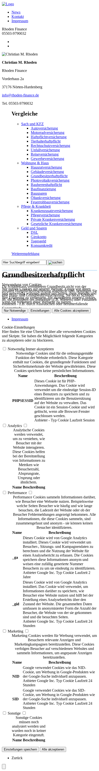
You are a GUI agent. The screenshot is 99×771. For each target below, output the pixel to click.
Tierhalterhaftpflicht (46, 141)
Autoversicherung (44, 128)
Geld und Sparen (34, 228)
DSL (34, 232)
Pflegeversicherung (45, 215)
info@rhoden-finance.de (20, 95)
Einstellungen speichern (20, 749)
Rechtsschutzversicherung (50, 146)
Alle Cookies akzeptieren (71, 310)
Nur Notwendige (15, 310)
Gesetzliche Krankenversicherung (56, 224)
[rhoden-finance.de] (8, 4)
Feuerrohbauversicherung (50, 202)
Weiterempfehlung (25, 254)
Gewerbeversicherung (47, 159)
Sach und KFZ (32, 124)
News (16, 12)
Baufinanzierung (43, 189)
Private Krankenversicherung (53, 219)
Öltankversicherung (46, 198)
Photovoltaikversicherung (50, 180)
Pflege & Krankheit (36, 206)
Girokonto (38, 237)
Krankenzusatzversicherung (52, 211)
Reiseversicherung (45, 154)
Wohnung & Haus (35, 163)
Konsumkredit (41, 245)
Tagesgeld (38, 241)
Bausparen (39, 193)
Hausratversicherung (46, 167)
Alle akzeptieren (53, 749)
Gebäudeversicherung (47, 172)
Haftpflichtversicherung (49, 137)
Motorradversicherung (47, 133)
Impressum (20, 21)
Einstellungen (40, 310)
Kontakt (18, 16)
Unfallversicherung (45, 150)
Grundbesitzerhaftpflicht (49, 176)
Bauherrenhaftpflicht (46, 185)
